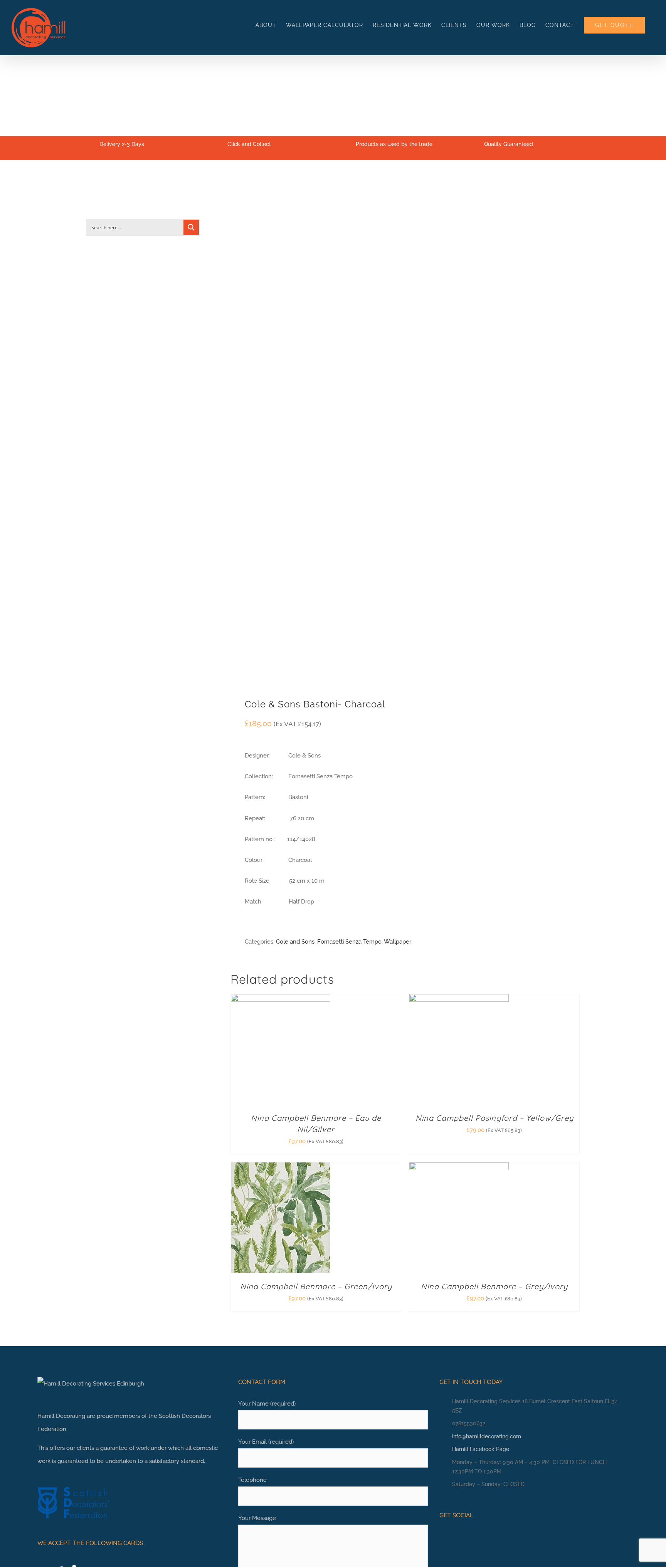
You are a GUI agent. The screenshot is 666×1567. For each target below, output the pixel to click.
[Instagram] (454, 1536)
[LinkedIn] (466, 1536)
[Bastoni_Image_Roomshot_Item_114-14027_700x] (314, 434)
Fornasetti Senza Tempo (349, 941)
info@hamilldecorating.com (486, 1436)
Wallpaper (397, 941)
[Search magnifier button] (191, 227)
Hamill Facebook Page (480, 1449)
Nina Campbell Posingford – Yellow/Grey (494, 1118)
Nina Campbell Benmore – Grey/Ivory (494, 1286)
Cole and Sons (295, 941)
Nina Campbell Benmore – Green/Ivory (316, 1286)
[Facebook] (442, 1536)
